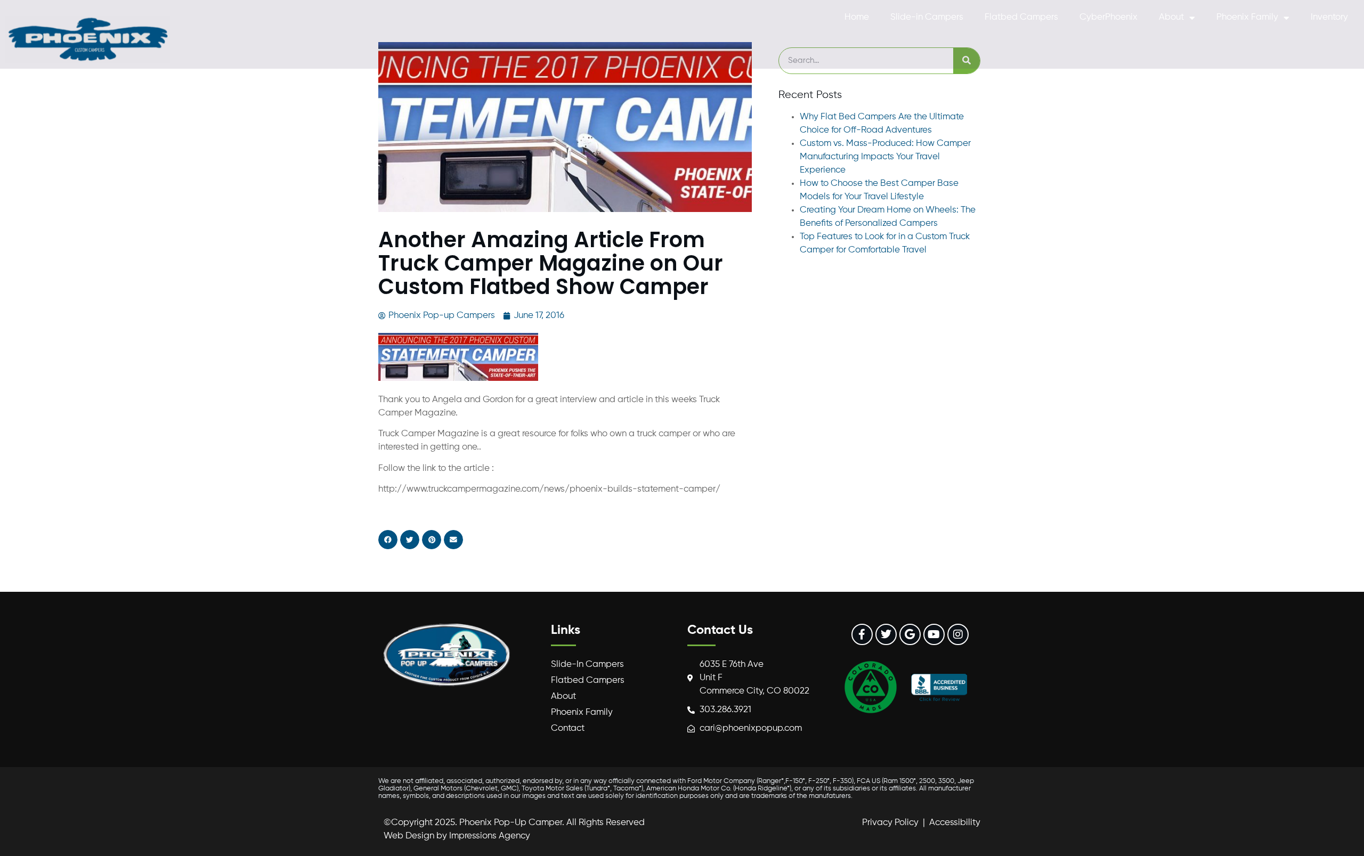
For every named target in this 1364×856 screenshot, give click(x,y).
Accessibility (954, 822)
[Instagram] (958, 634)
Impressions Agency (489, 836)
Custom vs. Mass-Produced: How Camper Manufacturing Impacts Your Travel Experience (885, 157)
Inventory (1329, 17)
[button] (387, 539)
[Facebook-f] (862, 634)
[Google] (910, 634)
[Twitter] (886, 634)
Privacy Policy (890, 822)
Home (857, 17)
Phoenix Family (1247, 17)
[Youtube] (934, 634)
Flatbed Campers (1021, 17)
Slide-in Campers (926, 17)
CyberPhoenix (1108, 17)
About (1171, 17)
